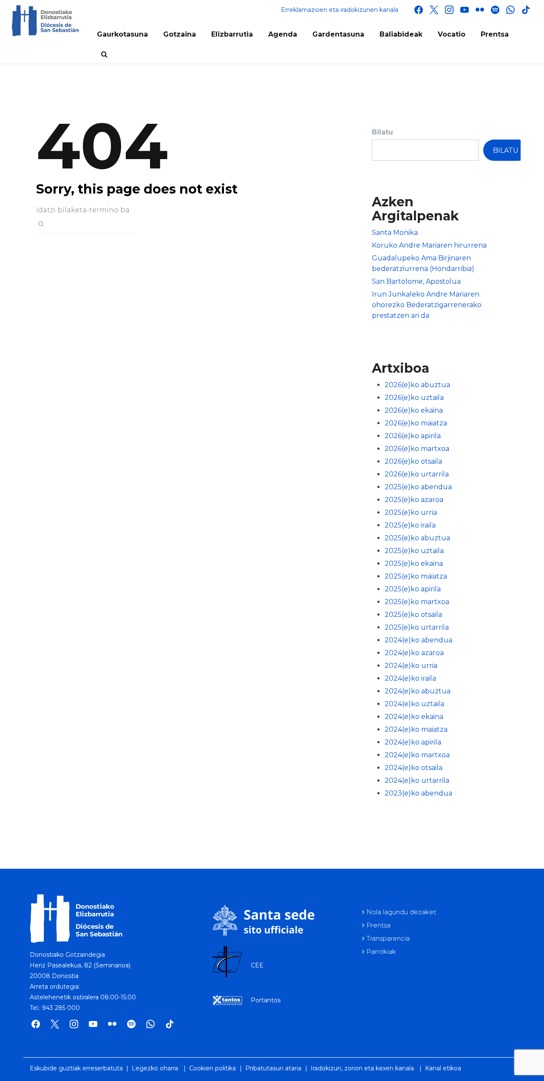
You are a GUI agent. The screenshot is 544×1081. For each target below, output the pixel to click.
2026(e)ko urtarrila (417, 474)
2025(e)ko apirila (413, 589)
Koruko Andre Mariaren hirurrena (429, 245)
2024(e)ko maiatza (416, 729)
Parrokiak (381, 951)
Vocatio (451, 34)
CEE (257, 965)
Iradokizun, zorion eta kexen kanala (362, 1068)
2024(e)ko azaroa (414, 653)
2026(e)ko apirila (413, 436)
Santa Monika (395, 232)
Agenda (282, 34)
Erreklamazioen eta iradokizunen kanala (339, 10)
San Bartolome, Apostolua (416, 281)
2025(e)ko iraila (410, 525)
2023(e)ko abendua (418, 793)
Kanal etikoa (443, 1068)
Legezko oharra (155, 1068)
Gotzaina (179, 34)
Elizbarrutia (232, 34)
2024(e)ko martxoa (417, 755)
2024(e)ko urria (411, 666)
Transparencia (388, 938)
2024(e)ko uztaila (414, 704)
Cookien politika (212, 1068)
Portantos (265, 1000)
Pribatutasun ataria (273, 1068)
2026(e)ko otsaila (413, 461)
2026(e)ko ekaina (414, 410)
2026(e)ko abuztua (417, 385)
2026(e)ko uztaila (414, 398)
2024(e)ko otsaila (413, 768)
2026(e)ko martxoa (417, 449)
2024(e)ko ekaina (414, 717)
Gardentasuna (338, 34)
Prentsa (495, 34)
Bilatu (382, 132)
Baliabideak (401, 34)
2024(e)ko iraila (410, 678)
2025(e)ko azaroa (414, 500)
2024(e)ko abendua (418, 640)
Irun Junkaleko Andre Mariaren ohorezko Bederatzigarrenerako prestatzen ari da (427, 304)
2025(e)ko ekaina (414, 563)
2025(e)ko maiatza (416, 576)
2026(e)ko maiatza (416, 423)
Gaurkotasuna (122, 34)
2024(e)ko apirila (413, 742)
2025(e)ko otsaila (413, 614)
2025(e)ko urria (411, 512)
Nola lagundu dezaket (401, 912)
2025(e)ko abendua (418, 487)
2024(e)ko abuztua (417, 691)
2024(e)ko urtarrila (417, 780)
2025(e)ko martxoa (417, 602)
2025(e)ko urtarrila (417, 627)
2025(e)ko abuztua (417, 538)
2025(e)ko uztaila (414, 551)
